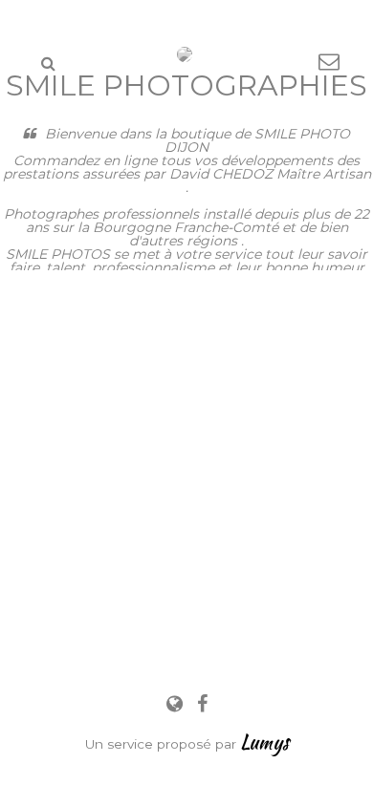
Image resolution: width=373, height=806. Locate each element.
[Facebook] (202, 703)
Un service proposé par (187, 744)
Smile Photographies (186, 85)
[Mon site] (176, 703)
